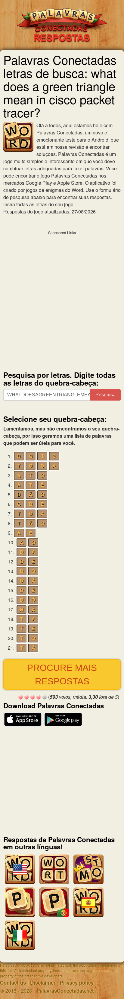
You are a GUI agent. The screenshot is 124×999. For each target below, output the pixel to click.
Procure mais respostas (62, 674)
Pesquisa (105, 394)
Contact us (13, 982)
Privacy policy (77, 982)
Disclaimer (43, 982)
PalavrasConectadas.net (65, 990)
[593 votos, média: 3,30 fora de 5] (20, 697)
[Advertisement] (62, 299)
